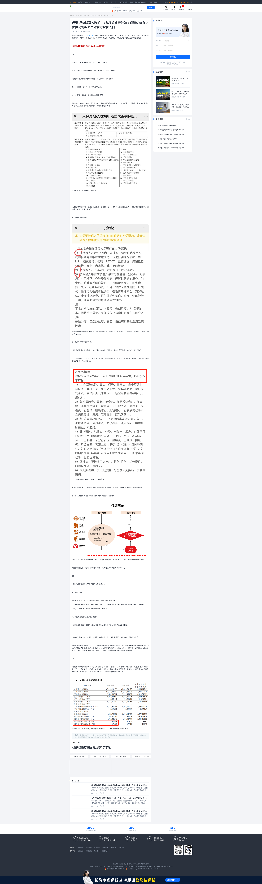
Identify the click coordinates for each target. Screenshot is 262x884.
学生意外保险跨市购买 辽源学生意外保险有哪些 (172, 134)
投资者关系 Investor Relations (138, 2)
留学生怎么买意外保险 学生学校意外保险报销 (172, 143)
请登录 (75, 2)
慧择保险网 (79, 16)
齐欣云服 (115, 864)
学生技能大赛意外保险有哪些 (167, 125)
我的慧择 (88, 2)
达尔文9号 (91, 35)
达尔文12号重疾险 (121, 756)
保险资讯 (93, 16)
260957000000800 (104, 866)
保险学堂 (86, 16)
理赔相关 (121, 847)
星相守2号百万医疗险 (100, 756)
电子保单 (89, 847)
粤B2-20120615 (130, 866)
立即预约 (171, 880)
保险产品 (99, 16)
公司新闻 (89, 851)
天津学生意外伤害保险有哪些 (167, 139)
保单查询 (105, 2)
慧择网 (87, 32)
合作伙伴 (131, 864)
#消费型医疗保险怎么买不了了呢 (91, 747)
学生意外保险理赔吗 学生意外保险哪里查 (171, 148)
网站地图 (126, 864)
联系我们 (105, 851)
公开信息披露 (123, 2)
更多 (188, 72)
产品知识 (106, 16)
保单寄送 (105, 847)
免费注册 (79, 2)
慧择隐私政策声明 (144, 864)
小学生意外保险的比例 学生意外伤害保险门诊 (172, 130)
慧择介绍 (81, 851)
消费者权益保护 (153, 2)
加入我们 (97, 851)
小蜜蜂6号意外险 (79, 756)
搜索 (150, 7)
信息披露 (136, 864)
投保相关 (81, 847)
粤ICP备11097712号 (167, 866)
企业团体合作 (97, 2)
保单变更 (113, 847)
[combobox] (175, 40)
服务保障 (97, 847)
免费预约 (173, 57)
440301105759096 (154, 866)
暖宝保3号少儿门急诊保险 (142, 756)
